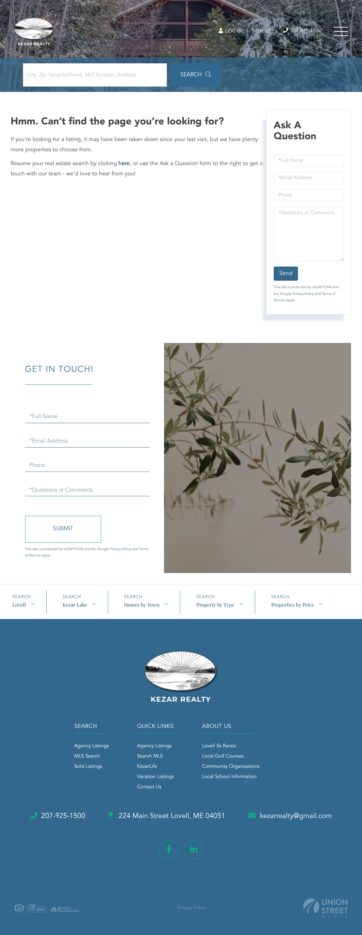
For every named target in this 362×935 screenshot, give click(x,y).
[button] (195, 75)
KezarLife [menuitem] (147, 766)
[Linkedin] (193, 850)
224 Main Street (171, 816)
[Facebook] (169, 850)
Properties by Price (292, 604)
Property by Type (215, 604)
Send (285, 273)
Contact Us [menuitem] (149, 787)
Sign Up (261, 31)
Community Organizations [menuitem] (230, 766)
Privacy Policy (303, 294)
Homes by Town (142, 604)
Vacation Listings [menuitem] (155, 777)
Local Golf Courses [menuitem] (222, 756)
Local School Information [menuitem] (229, 777)
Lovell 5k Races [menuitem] (218, 746)
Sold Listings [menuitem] (88, 766)
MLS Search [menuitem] (87, 756)
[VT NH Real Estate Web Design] (325, 908)
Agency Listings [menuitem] (91, 746)
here (124, 163)
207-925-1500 (305, 31)
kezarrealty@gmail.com (296, 816)
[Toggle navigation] (341, 31)
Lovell (19, 604)
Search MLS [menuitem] (150, 756)
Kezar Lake (75, 604)
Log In (233, 31)
